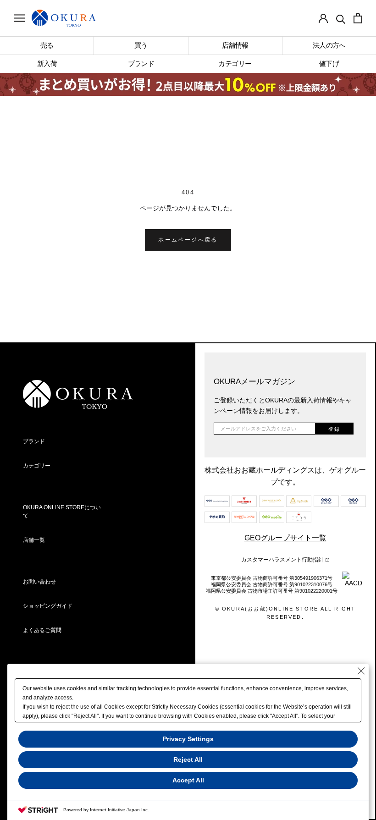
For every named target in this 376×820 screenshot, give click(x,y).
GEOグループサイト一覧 (285, 538)
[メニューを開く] (19, 18)
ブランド (34, 441)
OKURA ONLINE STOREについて (62, 511)
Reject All (188, 759)
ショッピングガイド (47, 606)
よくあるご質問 (42, 630)
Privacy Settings (188, 739)
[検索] (340, 18)
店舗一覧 (34, 540)
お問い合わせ (39, 581)
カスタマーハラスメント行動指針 (283, 559)
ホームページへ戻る (188, 240)
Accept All (188, 780)
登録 (334, 429)
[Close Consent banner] (361, 671)
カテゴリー (36, 465)
